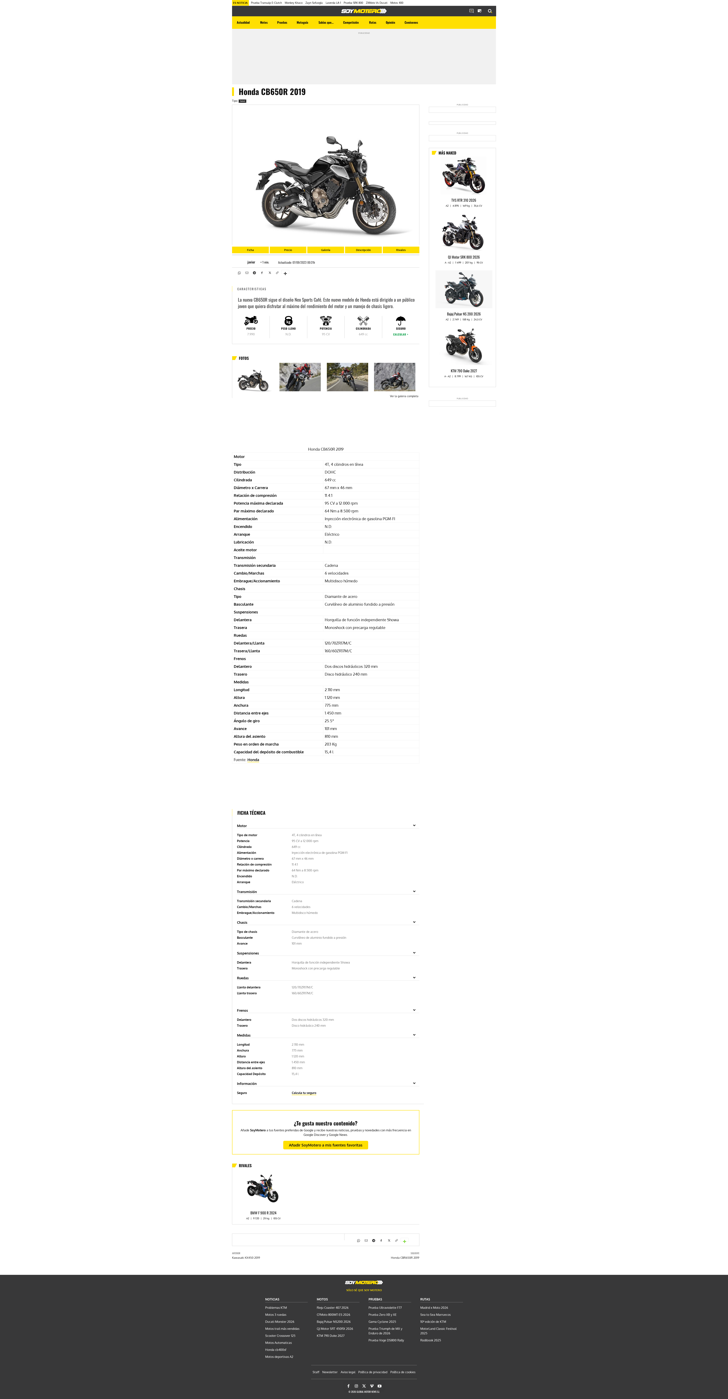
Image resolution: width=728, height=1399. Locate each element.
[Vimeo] (372, 1386)
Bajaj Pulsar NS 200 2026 (464, 313)
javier (251, 262)
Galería (325, 250)
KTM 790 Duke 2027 (464, 370)
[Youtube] (379, 1386)
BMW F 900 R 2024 (263, 1212)
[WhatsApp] (239, 272)
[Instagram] (356, 1386)
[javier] (242, 262)
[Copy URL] (277, 272)
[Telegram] (254, 272)
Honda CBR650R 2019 (405, 1257)
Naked (242, 101)
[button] (490, 11)
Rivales (401, 250)
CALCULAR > (400, 334)
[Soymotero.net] (364, 11)
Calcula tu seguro (304, 1093)
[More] (285, 272)
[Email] (246, 272)
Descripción (363, 250)
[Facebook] (262, 272)
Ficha (250, 250)
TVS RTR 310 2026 (463, 200)
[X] (269, 272)
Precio (288, 250)
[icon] (471, 11)
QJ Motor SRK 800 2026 (464, 257)
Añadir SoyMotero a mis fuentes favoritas (325, 1145)
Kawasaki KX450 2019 (246, 1257)
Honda (253, 759)
